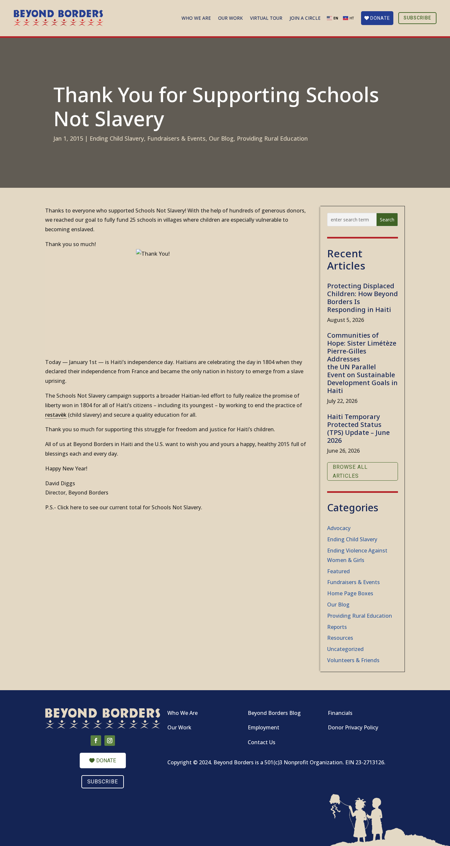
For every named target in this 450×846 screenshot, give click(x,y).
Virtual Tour (266, 18)
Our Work (230, 18)
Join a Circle (305, 18)
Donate (380, 18)
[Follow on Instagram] (109, 740)
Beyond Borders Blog (274, 713)
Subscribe (417, 17)
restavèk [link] (56, 414)
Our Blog (221, 138)
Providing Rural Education (272, 138)
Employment (263, 727)
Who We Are (196, 18)
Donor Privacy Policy (353, 727)
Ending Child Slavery (117, 138)
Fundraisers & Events (176, 138)
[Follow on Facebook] (96, 740)
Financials (340, 713)
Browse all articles (350, 471)
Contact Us (261, 742)
